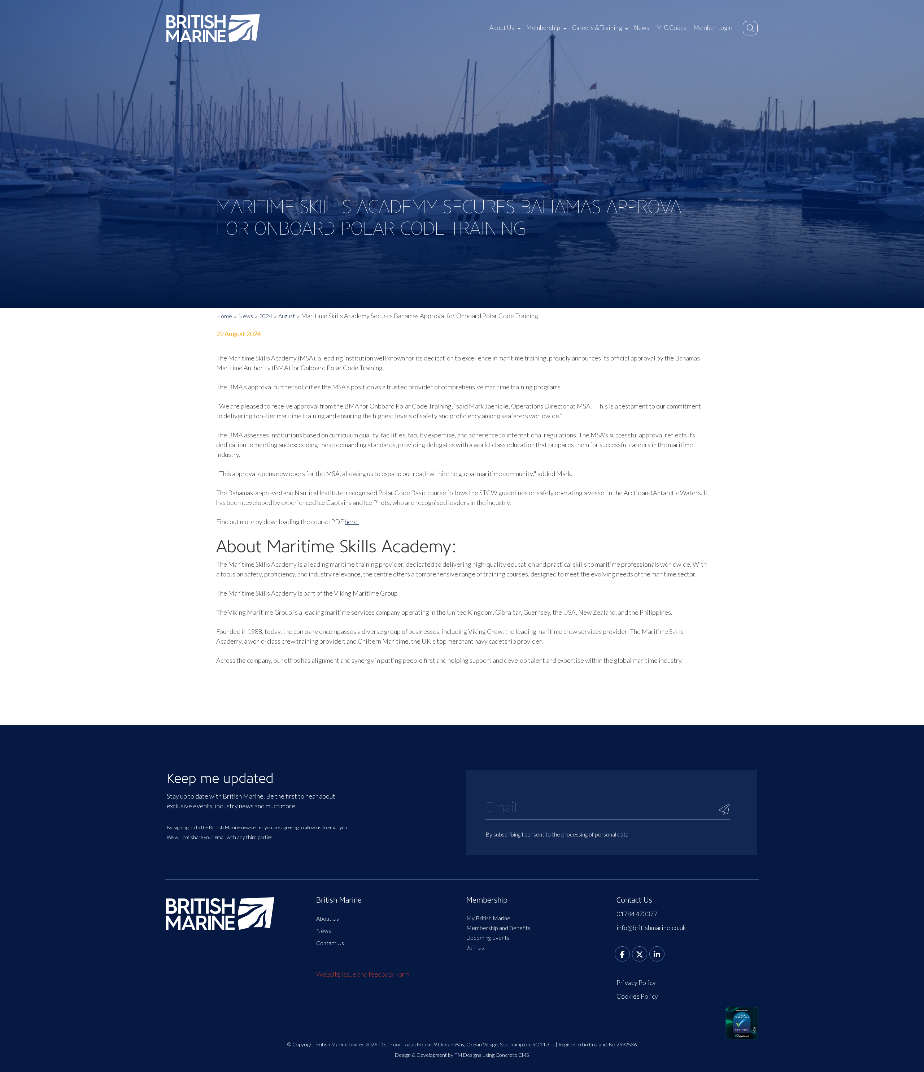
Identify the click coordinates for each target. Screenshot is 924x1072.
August (286, 315)
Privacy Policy (636, 982)
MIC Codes (671, 27)
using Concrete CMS (506, 1055)
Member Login (712, 27)
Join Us (475, 947)
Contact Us (330, 942)
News (641, 27)
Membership (543, 27)
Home (224, 315)
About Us (501, 27)
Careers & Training (597, 27)
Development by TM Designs (449, 1055)
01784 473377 (636, 914)
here (352, 522)
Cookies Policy (637, 996)
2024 (265, 315)
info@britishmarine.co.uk (651, 927)
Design (403, 1055)
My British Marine (488, 918)
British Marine (339, 900)
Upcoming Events (487, 937)
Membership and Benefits (498, 927)
